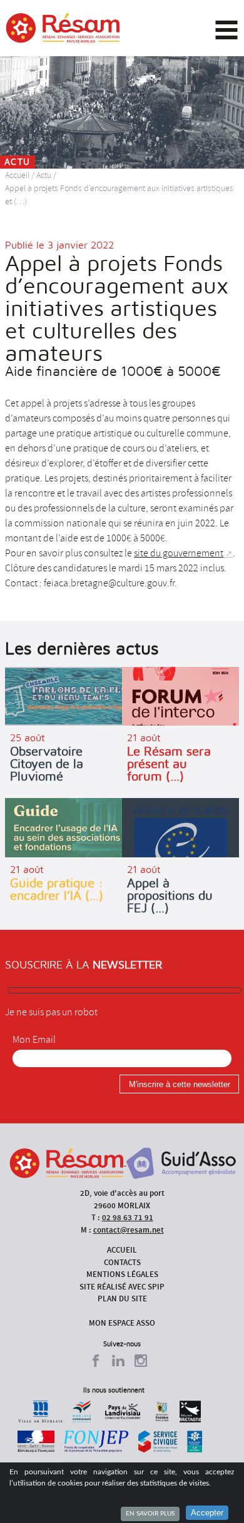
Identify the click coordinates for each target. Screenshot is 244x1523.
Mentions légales (122, 1274)
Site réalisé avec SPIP (122, 1286)
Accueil (17, 175)
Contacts (122, 1262)
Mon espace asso (122, 1323)
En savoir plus (150, 1514)
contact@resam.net (128, 1230)
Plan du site (122, 1298)
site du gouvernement (178, 553)
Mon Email (34, 1039)
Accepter (207, 1512)
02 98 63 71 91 (127, 1217)
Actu (43, 175)
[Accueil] (63, 28)
